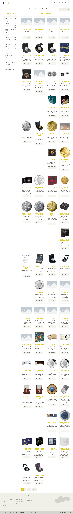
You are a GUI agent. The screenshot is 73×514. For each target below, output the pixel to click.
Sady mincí (10, 44)
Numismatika (6, 8)
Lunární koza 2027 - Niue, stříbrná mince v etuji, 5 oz (65, 111)
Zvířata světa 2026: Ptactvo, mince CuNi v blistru (52, 322)
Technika (10, 57)
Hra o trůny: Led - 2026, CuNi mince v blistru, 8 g (27, 374)
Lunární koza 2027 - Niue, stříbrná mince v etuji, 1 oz (52, 111)
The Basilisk (26, 31)
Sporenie (28, 505)
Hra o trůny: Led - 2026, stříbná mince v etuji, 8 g (52, 374)
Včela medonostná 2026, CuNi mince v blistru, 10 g (64, 348)
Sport (10, 46)
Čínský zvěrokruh (10, 18)
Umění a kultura (10, 60)
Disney (10, 21)
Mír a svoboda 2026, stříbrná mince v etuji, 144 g (26, 85)
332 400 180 (58, 512)
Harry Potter (10, 23)
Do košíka (27, 37)
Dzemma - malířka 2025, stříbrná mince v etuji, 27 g (65, 401)
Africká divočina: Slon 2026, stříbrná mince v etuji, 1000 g (39, 270)
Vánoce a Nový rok (10, 62)
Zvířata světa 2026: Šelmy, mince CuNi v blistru (39, 322)
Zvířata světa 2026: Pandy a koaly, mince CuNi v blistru (26, 322)
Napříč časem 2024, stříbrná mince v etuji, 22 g (52, 427)
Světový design (10, 55)
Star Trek (10, 48)
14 (33, 489)
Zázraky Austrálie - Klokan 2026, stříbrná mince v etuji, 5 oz (52, 348)
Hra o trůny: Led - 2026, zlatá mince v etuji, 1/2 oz (27, 402)
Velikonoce (10, 64)
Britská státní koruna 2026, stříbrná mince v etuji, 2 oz (65, 218)
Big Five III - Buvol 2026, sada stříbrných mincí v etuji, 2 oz (52, 85)
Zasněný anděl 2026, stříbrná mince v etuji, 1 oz (26, 137)
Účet (56, 2)
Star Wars (10, 51)
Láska (10, 32)
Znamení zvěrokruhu (10, 69)
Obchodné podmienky (17, 504)
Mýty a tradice (10, 35)
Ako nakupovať (39, 8)
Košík (61, 2)
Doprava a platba (18, 499)
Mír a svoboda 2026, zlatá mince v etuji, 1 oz (39, 87)
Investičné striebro (28, 8)
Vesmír (10, 67)
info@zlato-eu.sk (67, 512)
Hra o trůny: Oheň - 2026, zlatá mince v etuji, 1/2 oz (39, 402)
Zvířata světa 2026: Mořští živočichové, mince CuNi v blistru (52, 296)
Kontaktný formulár (7, 499)
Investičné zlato (16, 8)
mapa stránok (33, 512)
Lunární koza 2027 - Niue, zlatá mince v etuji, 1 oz (39, 139)
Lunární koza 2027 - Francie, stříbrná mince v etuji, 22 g (27, 218)
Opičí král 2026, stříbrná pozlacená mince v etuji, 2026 (65, 244)
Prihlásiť (68, 2)
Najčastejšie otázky (19, 501)
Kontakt (48, 8)
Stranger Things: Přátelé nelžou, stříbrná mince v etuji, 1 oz (52, 192)
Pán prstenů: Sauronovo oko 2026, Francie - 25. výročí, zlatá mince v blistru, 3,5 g (52, 165)
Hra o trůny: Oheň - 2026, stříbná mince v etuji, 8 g (65, 374)
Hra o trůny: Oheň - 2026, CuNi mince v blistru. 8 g (39, 374)
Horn (39, 31)
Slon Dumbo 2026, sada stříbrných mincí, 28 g (52, 453)
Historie (10, 25)
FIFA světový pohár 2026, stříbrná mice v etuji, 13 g (39, 192)
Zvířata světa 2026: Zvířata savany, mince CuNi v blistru (65, 296)
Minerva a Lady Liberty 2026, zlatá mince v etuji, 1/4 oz (65, 166)
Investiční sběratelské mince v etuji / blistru (10, 29)
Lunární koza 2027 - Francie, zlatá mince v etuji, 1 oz (52, 137)
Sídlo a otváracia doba (7, 502)
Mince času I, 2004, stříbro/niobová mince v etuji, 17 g (65, 427)
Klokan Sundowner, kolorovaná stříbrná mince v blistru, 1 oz (64, 137)
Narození (10, 37)
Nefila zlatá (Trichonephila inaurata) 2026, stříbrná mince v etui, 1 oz (39, 454)
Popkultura (10, 39)
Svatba (10, 53)
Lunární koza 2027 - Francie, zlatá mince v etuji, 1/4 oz (52, 220)
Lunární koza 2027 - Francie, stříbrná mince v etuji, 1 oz (39, 218)
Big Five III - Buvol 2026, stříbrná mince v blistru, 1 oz (65, 85)
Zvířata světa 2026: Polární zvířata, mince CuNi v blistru (65, 322)
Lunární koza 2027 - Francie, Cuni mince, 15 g (65, 192)
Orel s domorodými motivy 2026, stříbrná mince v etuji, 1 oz (26, 59)
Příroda (10, 42)
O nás (4, 505)
